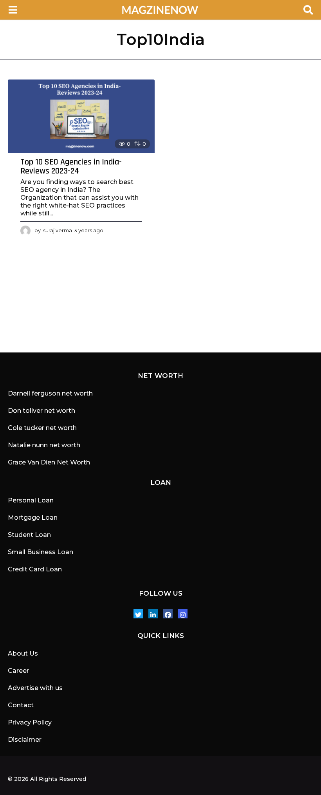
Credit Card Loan (35, 569)
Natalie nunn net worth (44, 445)
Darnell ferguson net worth (50, 393)
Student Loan (29, 534)
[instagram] (183, 613)
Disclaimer (24, 739)
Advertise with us (35, 688)
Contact (21, 705)
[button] (13, 10)
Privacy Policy (30, 722)
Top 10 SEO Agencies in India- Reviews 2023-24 (71, 167)
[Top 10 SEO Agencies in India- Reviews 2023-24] (81, 116)
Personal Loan (31, 500)
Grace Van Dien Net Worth (49, 462)
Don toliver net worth (41, 410)
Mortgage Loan (33, 517)
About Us (23, 653)
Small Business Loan (40, 552)
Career (18, 670)
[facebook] (168, 613)
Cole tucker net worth (42, 428)
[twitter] (138, 613)
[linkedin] (153, 613)
